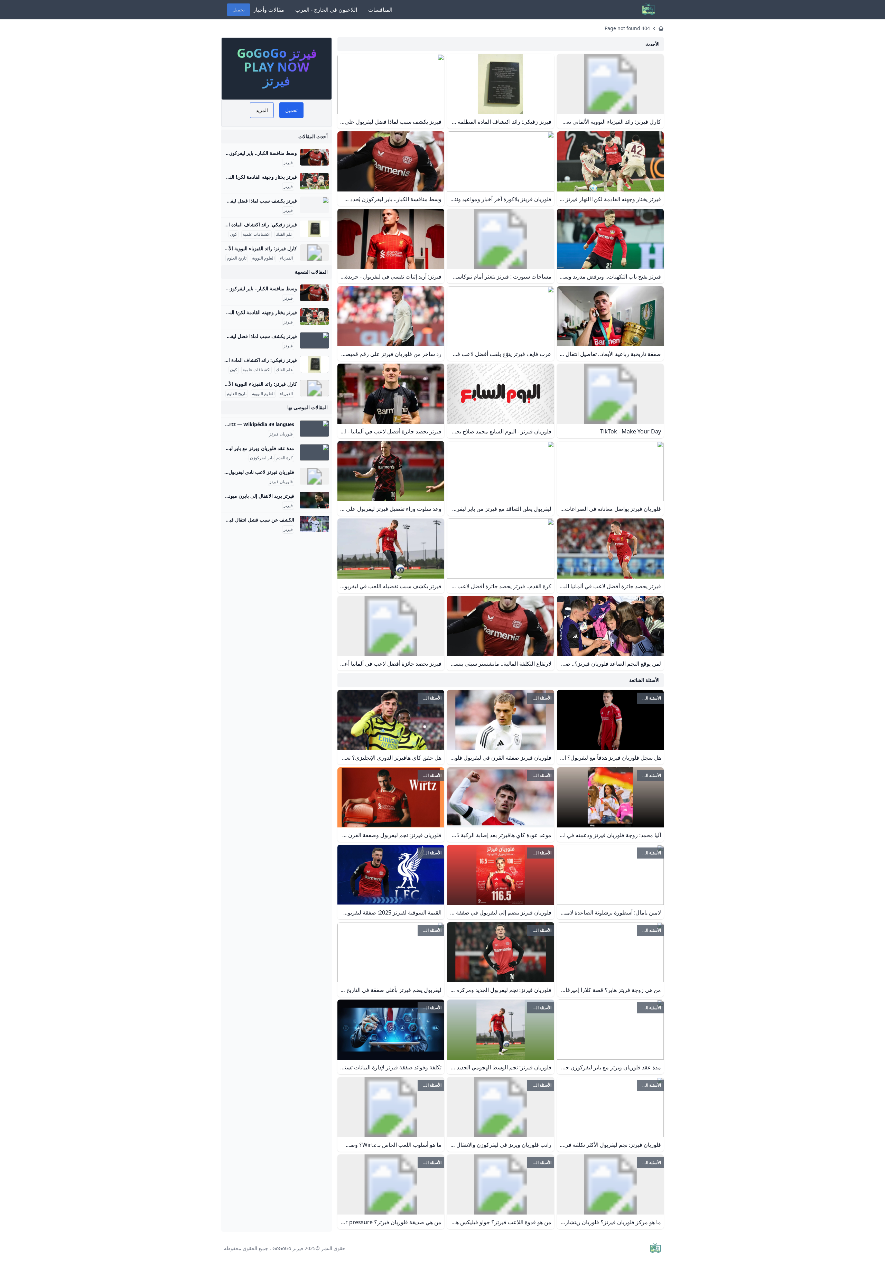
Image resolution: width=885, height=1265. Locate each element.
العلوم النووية (263, 258)
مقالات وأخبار (268, 9)
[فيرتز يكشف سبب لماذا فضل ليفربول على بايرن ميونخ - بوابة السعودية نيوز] (314, 205)
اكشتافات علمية (256, 234)
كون (233, 234)
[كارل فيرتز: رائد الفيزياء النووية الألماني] (314, 252)
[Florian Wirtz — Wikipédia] (314, 428)
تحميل (238, 9)
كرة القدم (284, 458)
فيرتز (288, 163)
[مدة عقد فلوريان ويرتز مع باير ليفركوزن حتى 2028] (314, 452)
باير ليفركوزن (261, 458)
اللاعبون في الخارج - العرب (326, 9)
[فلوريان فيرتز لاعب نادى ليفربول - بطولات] (314, 476)
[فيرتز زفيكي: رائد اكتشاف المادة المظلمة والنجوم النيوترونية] (314, 229)
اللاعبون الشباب (233, 458)
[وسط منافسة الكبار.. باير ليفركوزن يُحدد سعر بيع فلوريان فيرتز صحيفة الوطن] (314, 157)
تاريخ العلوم (236, 258)
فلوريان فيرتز (281, 434)
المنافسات (380, 9)
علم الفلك (284, 234)
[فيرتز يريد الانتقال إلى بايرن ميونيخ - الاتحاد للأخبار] (314, 500)
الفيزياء (286, 258)
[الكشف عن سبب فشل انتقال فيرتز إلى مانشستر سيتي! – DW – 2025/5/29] (314, 524)
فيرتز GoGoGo (288, 1248)
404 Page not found (627, 28)
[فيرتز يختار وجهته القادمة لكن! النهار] (314, 181)
